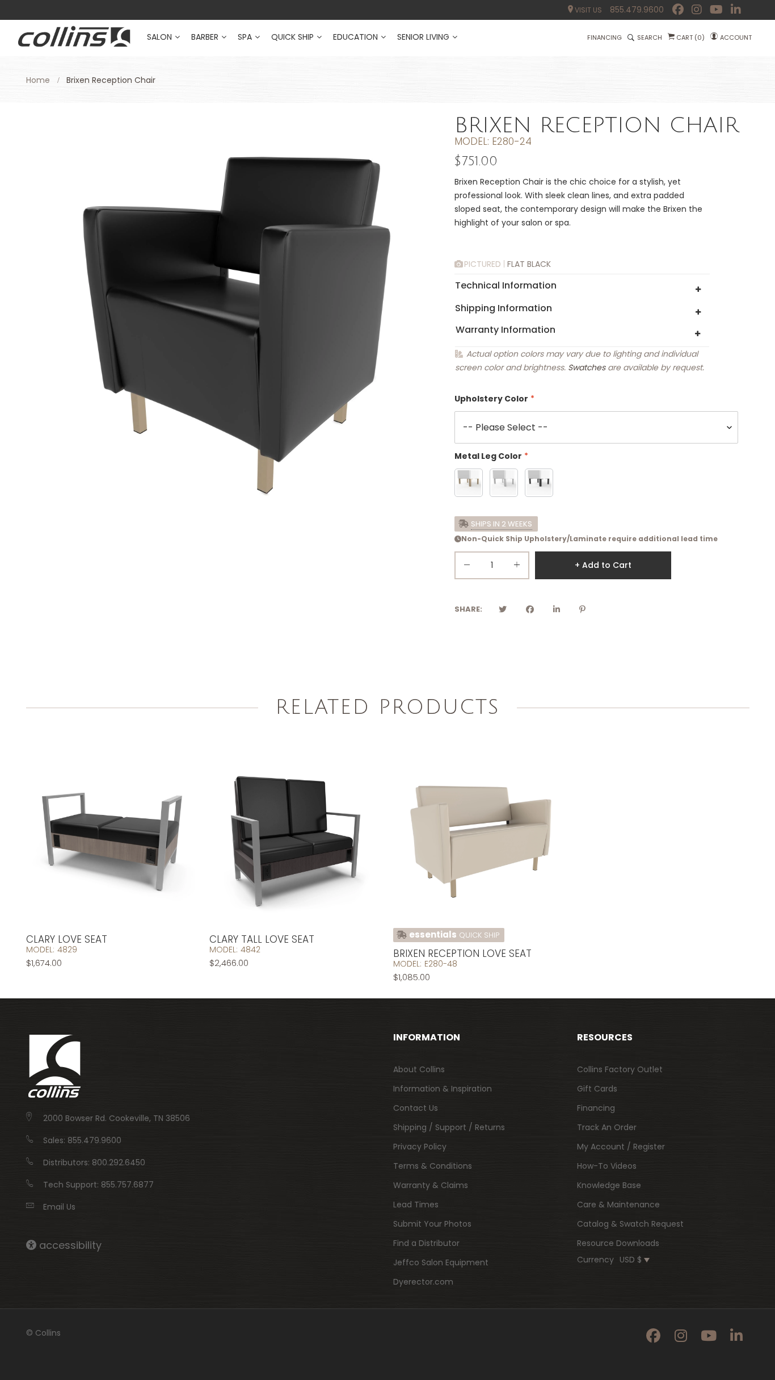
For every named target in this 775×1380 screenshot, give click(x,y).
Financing (596, 1108)
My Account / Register (621, 1146)
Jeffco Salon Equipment (440, 1262)
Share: (468, 609)
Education (355, 37)
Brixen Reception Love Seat (462, 953)
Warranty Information (505, 329)
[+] (517, 567)
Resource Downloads (618, 1243)
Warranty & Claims (430, 1185)
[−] (467, 567)
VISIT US (587, 10)
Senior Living (423, 37)
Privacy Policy (420, 1146)
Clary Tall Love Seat (261, 939)
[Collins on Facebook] (678, 10)
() (690, 37)
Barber (204, 37)
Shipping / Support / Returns (449, 1127)
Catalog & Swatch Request (630, 1224)
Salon (159, 37)
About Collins (419, 1069)
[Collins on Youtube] (716, 10)
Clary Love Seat (66, 939)
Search (649, 37)
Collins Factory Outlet (620, 1069)
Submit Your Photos (432, 1224)
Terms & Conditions (432, 1166)
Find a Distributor (426, 1243)
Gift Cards (597, 1088)
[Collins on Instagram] (697, 10)
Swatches (586, 367)
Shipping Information (503, 308)
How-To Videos (607, 1166)
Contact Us (415, 1108)
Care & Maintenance (618, 1204)
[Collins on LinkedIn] (736, 10)
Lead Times (416, 1204)
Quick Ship (292, 37)
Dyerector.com (423, 1281)
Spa (245, 37)
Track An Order (607, 1127)
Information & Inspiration (442, 1088)
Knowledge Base (609, 1185)
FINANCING (604, 37)
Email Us (59, 1206)
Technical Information (506, 285)
